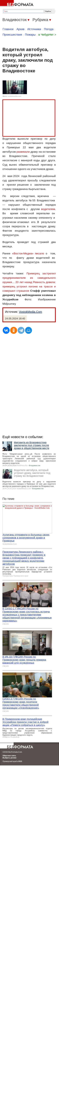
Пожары (30, 34)
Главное (8, 29)
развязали (23, 151)
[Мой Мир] (28, 330)
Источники (34, 29)
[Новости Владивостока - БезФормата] (17, 3)
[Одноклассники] (13, 330)
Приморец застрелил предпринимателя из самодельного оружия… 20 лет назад (29, 278)
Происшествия (12, 34)
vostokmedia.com (14, 96)
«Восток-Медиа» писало (28, 253)
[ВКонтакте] (6, 330)
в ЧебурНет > (47, 34)
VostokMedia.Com (30, 311)
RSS (20, 761)
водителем (48, 209)
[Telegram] (21, 330)
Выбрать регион (9, 758)
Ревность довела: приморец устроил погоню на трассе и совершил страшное (29, 286)
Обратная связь (9, 756)
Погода (48, 29)
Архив (20, 29)
